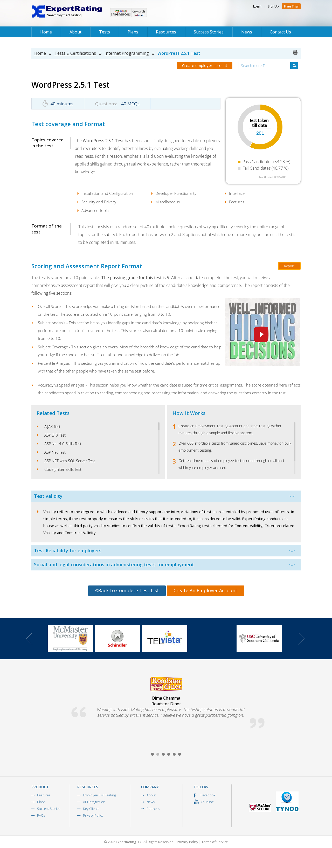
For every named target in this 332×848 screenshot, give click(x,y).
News (246, 32)
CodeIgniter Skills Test (62, 469)
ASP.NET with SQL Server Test (69, 460)
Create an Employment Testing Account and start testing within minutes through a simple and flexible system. (229, 429)
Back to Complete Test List (128, 590)
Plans (133, 32)
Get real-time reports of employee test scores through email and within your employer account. (231, 464)
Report (289, 266)
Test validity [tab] (48, 496)
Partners (153, 808)
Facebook (207, 795)
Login (257, 6)
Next (302, 639)
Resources (166, 32)
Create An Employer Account (205, 590)
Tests (104, 32)
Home (46, 32)
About (75, 32)
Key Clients (91, 808)
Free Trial (291, 6)
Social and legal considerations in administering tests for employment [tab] (114, 564)
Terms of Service (215, 841)
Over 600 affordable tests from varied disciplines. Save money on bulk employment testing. (234, 447)
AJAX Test (52, 426)
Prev (29, 639)
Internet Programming (127, 53)
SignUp (273, 6)
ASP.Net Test (55, 452)
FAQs (41, 815)
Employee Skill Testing (99, 795)
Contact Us (280, 32)
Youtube (207, 801)
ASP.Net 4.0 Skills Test (62, 443)
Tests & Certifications (75, 53)
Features (43, 795)
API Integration (94, 801)
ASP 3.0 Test (55, 435)
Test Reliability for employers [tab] (67, 550)
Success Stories (209, 32)
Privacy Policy (93, 815)
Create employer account (204, 65)
